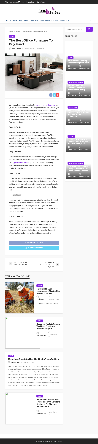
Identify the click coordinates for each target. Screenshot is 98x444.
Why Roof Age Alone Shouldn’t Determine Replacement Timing (76, 88)
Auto (8, 20)
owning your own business (44, 105)
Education (64, 20)
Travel (71, 136)
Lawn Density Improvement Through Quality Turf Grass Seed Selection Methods (79, 169)
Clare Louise (72, 149)
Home (15, 20)
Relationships (46, 20)
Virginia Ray (40, 299)
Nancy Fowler (72, 68)
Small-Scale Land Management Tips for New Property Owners (48, 291)
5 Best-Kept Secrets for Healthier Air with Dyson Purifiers (33, 359)
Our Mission (41, 2)
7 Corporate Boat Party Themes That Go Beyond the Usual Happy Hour (78, 142)
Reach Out (30, 2)
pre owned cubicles (21, 162)
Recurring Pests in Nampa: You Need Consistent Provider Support (48, 326)
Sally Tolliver (16, 49)
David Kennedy (41, 413)
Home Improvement (76, 82)
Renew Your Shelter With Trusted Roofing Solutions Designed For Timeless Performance (48, 403)
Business (34, 20)
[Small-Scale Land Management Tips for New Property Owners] (19, 297)
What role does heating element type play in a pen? (79, 62)
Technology (24, 20)
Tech (70, 57)
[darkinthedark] (49, 10)
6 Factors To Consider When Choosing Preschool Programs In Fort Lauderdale (78, 114)
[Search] (91, 20)
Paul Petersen (15, 362)
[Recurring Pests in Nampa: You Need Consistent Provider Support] (22, 333)
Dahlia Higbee (41, 335)
